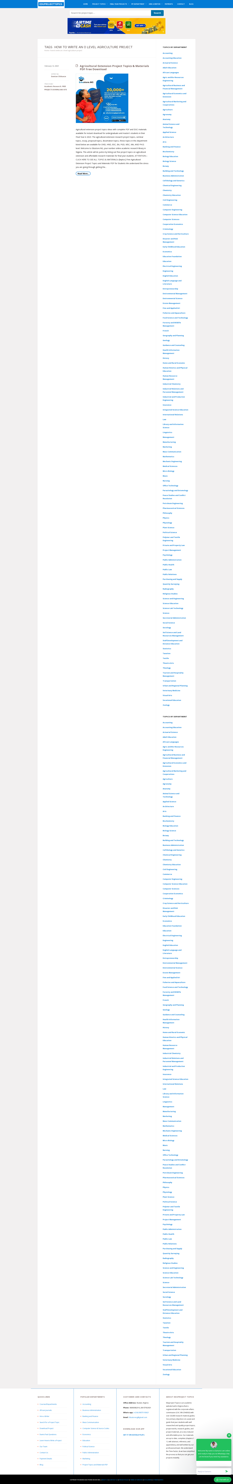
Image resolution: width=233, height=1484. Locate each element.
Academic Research (52, 86)
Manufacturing (169, 442)
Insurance (167, 405)
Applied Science (169, 132)
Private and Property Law (174, 545)
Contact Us (44, 1452)
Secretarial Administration (174, 618)
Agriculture (168, 110)
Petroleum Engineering (173, 503)
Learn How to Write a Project (50, 1440)
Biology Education (170, 156)
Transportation (169, 681)
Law (164, 419)
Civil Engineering (170, 200)
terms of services (136, 1480)
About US (105, 1480)
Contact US (113, 1480)
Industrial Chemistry (172, 384)
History (166, 358)
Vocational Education (172, 700)
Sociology (167, 627)
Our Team (43, 1446)
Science (166, 613)
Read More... (83, 173)
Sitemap (155, 1480)
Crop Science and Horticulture (176, 234)
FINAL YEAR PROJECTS (118, 4)
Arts (164, 142)
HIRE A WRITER (154, 4)
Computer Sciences (171, 219)
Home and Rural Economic (174, 363)
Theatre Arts (168, 663)
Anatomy (166, 119)
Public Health (168, 565)
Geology (166, 340)
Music (165, 476)
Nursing (166, 481)
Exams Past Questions (48, 1434)
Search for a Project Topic (49, 1422)
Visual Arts (167, 695)
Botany (166, 166)
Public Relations (170, 574)
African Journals (46, 1410)
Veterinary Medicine (171, 690)
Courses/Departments (48, 1404)
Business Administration (173, 176)
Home (46, 50)
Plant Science (168, 527)
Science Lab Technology (173, 608)
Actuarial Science (170, 63)
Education (86, 1440)
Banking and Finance (172, 147)
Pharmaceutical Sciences (173, 508)
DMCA (161, 1480)
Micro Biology (168, 471)
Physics (166, 518)
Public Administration (172, 560)
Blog (41, 1465)
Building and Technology (173, 171)
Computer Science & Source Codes (96, 1428)
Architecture (168, 137)
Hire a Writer (44, 1416)
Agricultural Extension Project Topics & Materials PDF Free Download (114, 67)
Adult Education (169, 68)
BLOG (191, 4)
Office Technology (170, 485)
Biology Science (169, 161)
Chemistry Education (172, 195)
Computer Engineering (172, 210)
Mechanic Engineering (172, 461)
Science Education (170, 603)
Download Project (46, 1428)
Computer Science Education (175, 214)
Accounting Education (172, 58)
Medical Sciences (170, 466)
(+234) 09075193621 (141, 1412)
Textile (166, 658)
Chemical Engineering (172, 185)
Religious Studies (170, 594)
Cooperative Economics (173, 224)
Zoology (166, 705)
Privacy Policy (124, 1480)
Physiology (167, 523)
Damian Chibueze (58, 76)
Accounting (167, 53)
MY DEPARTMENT (137, 4)
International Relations (173, 414)
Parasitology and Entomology (175, 490)
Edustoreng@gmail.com (138, 1417)
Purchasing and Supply (172, 579)
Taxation (166, 653)
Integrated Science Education (175, 410)
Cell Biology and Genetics (173, 181)
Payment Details (46, 1459)
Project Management (172, 550)
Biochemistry (168, 151)
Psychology (167, 555)
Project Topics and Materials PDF (95, 1465)
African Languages (171, 72)
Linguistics (167, 432)
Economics (87, 1434)
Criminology (168, 229)
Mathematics (168, 456)
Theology (167, 668)
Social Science (169, 623)
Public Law (167, 569)
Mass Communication (172, 452)
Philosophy (167, 513)
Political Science (170, 532)
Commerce (167, 205)
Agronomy (167, 114)
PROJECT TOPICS (98, 4)
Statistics (167, 648)
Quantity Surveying (171, 584)
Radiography (168, 589)
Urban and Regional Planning (175, 686)
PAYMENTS (169, 4)
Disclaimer (147, 1480)
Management (168, 437)
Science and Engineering (173, 598)
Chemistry (167, 190)
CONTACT (181, 4)
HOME (85, 4)
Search (157, 13)
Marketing (167, 447)
